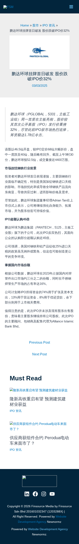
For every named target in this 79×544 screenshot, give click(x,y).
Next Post (39, 354)
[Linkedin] (26, 494)
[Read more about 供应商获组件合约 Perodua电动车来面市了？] (40, 426)
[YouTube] (52, 494)
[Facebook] (35, 494)
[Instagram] (43, 494)
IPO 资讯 (15, 411)
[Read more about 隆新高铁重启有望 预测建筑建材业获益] (39, 390)
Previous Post (39, 342)
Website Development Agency (48, 529)
